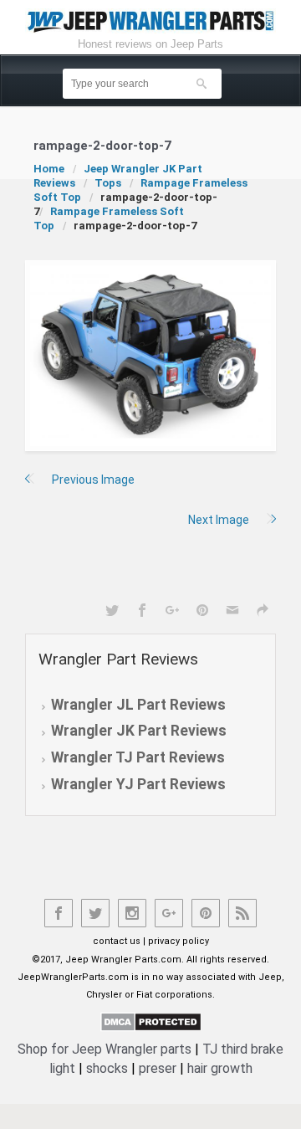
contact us (116, 941)
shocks (107, 1068)
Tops (107, 183)
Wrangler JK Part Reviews (139, 730)
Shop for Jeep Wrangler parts (104, 1049)
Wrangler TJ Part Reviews (138, 757)
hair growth (220, 1068)
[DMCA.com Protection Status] (151, 1021)
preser (157, 1068)
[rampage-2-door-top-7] (150, 355)
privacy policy (178, 941)
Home (48, 168)
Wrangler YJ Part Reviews (138, 784)
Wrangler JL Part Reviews (138, 704)
